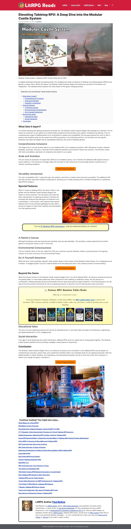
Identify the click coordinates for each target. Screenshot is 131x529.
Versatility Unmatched (33, 103)
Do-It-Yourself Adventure (34, 112)
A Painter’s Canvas (31, 107)
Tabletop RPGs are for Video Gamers (31, 478)
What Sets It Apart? (30, 96)
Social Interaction (31, 119)
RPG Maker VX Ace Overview (28, 426)
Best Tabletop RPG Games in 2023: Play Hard (34, 475)
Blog (106, 5)
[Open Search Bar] (112, 5)
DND (99, 5)
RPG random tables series (85, 299)
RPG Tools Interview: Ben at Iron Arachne (32, 444)
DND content (94, 513)
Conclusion (27, 121)
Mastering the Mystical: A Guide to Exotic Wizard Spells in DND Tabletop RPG (45, 450)
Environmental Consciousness (35, 110)
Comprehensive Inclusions (34, 98)
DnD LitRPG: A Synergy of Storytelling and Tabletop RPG (37, 441)
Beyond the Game (29, 114)
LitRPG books (58, 513)
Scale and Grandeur (32, 101)
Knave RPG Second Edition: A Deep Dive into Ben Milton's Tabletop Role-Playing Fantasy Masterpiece (53, 438)
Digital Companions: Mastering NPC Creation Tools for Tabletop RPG (42, 435)
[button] (65, 169)
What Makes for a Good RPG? (28, 423)
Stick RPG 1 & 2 (23, 463)
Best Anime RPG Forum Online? (29, 456)
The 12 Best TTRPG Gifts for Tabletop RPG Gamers (35, 484)
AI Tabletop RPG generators (53, 226)
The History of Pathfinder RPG (28, 469)
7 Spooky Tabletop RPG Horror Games (31, 487)
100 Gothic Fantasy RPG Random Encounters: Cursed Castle (39, 472)
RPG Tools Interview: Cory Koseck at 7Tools (33, 466)
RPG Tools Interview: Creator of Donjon (32, 447)
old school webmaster (67, 508)
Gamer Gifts (75, 5)
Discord (45, 517)
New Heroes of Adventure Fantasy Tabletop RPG (35, 493)
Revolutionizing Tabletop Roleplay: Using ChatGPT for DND (39, 429)
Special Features (29, 105)
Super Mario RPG (24, 453)
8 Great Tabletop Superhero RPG (29, 460)
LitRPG (64, 5)
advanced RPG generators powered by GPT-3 (66, 510)
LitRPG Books (89, 5)
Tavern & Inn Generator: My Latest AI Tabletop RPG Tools (38, 490)
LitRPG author (52, 506)
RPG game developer (70, 506)
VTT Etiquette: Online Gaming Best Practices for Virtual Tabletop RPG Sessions (45, 432)
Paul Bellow (58, 502)
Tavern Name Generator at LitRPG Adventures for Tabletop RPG (40, 481)
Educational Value (31, 117)
